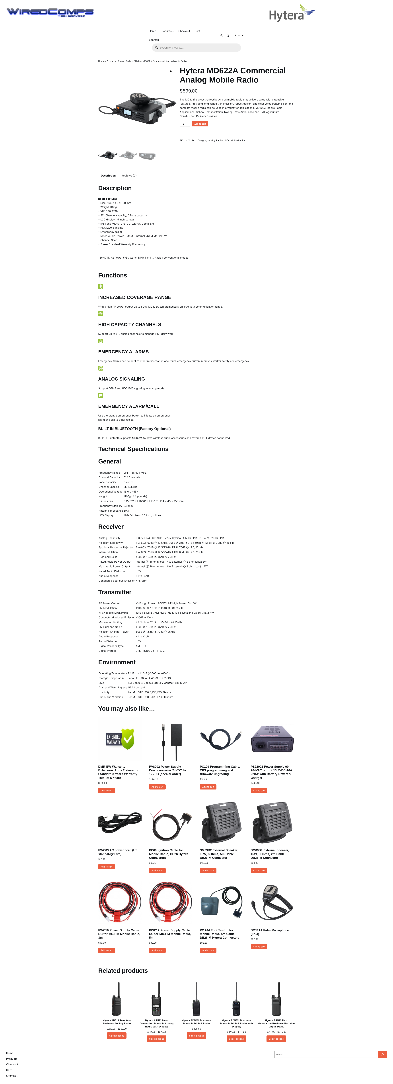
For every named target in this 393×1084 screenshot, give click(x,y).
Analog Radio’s (216, 140)
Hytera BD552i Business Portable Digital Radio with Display (236, 1023)
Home (101, 61)
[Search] (382, 1054)
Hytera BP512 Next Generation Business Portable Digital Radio (276, 1023)
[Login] (221, 35)
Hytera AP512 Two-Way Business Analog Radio (117, 1022)
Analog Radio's (125, 61)
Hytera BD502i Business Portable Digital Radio (196, 1022)
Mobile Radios (238, 140)
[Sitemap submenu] (160, 40)
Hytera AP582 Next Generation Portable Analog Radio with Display (156, 1023)
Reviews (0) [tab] (129, 175)
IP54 (227, 140)
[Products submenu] (173, 31)
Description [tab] (108, 175)
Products (111, 61)
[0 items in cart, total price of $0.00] (227, 35)
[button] (171, 71)
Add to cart (200, 123)
